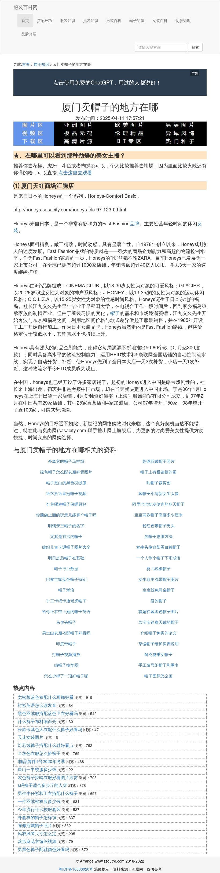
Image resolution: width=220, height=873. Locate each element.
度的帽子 (159, 600)
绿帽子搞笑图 (66, 665)
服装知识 (67, 20)
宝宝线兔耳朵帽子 (158, 590)
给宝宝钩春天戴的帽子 (158, 622)
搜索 (195, 47)
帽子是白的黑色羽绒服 (66, 482)
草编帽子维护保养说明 (158, 643)
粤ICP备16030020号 (75, 869)
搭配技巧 (44, 20)
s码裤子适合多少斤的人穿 (42, 785)
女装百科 (159, 20)
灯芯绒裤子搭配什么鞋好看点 (46, 745)
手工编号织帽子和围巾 (158, 665)
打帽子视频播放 (66, 654)
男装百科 (113, 20)
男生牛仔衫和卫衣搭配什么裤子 (48, 793)
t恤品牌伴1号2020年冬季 (41, 761)
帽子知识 (136, 20)
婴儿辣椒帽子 (158, 568)
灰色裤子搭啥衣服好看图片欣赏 (48, 777)
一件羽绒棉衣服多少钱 (39, 801)
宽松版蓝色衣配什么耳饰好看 (46, 697)
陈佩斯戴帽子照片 (158, 461)
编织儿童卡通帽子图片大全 (66, 547)
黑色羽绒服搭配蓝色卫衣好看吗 (48, 713)
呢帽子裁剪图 (158, 482)
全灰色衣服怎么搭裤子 (39, 753)
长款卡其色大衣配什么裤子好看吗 (50, 729)
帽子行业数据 (66, 568)
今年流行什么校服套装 (39, 809)
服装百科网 (25, 6)
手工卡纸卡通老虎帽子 (66, 600)
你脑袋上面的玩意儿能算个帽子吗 (66, 515)
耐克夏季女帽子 (158, 654)
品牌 (134, 223)
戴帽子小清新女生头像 (158, 493)
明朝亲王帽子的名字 (66, 525)
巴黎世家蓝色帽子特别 (66, 579)
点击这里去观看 (75, 172)
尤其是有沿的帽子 (66, 536)
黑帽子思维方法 (158, 536)
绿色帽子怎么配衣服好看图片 (66, 472)
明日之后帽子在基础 (66, 557)
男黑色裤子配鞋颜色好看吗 (43, 849)
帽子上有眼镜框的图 (158, 472)
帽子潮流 (66, 590)
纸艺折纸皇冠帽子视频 (66, 493)
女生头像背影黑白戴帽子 (158, 547)
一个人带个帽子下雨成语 (158, 557)
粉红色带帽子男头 (158, 525)
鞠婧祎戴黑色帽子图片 (158, 611)
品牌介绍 (28, 33)
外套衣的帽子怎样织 (66, 461)
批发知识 (90, 20)
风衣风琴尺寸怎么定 (37, 833)
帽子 (115, 312)
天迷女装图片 (30, 737)
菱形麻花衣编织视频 (37, 841)
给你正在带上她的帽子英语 (66, 611)
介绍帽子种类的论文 (158, 633)
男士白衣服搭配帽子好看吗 (66, 633)
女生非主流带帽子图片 (158, 579)
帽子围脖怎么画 (158, 675)
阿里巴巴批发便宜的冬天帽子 (158, 504)
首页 (25, 20)
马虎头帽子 (66, 622)
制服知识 (182, 20)
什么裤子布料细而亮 (37, 721)
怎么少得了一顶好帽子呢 (66, 675)
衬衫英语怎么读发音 (37, 705)
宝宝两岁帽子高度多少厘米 (158, 515)
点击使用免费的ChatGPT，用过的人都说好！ (107, 82)
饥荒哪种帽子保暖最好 (66, 504)
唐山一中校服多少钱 (37, 769)
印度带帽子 (66, 643)
